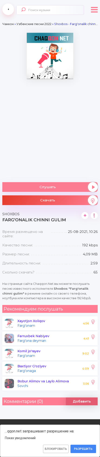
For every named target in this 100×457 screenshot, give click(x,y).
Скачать (47, 200)
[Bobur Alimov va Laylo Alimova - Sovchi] (93, 383)
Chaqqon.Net (8, 9)
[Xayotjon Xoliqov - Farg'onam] (93, 323)
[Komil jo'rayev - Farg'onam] (93, 353)
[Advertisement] (50, 129)
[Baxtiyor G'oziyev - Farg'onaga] (93, 368)
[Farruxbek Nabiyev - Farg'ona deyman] (93, 338)
